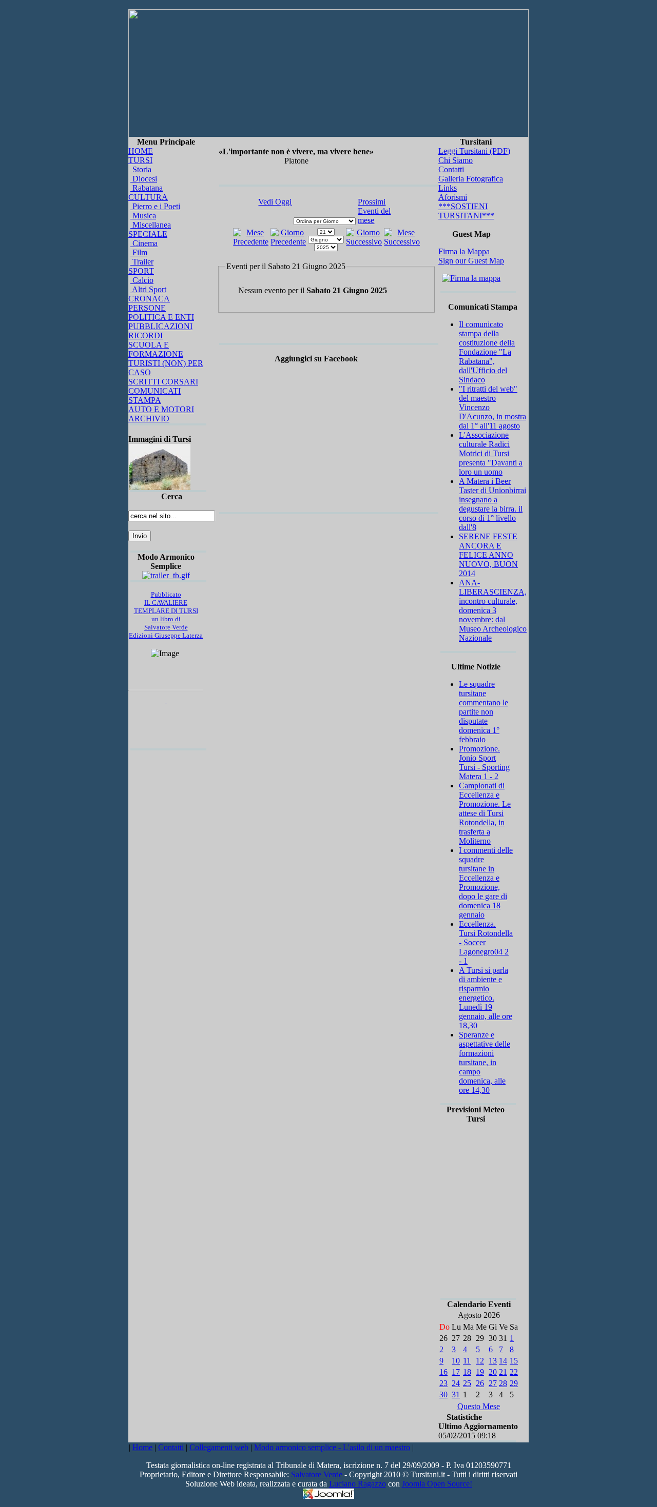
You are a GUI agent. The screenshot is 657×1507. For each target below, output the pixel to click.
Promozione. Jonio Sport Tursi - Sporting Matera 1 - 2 (484, 762)
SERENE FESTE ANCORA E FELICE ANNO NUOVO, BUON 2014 (488, 555)
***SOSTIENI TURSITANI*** (466, 211)
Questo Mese (478, 1406)
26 (480, 1383)
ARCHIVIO (148, 418)
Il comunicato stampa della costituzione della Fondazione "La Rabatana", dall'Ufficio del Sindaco (487, 352)
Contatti (451, 169)
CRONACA (149, 298)
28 (503, 1383)
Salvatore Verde (316, 1474)
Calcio (141, 280)
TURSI (140, 160)
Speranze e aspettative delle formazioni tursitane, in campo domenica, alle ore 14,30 (484, 1062)
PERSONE (147, 307)
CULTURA (148, 197)
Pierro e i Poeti (155, 206)
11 (467, 1360)
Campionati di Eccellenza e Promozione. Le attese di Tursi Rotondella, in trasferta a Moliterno (485, 813)
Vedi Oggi (275, 201)
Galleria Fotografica (470, 178)
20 (493, 1372)
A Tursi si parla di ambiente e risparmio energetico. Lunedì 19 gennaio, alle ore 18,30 (485, 998)
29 (514, 1383)
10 (456, 1360)
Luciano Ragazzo (357, 1483)
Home (142, 1447)
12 (480, 1360)
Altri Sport (148, 289)
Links (447, 188)
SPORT (141, 271)
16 (443, 1372)
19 (480, 1372)
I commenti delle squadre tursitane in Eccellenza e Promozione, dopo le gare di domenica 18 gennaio (486, 882)
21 (503, 1372)
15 (514, 1360)
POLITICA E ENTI (161, 317)
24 (456, 1383)
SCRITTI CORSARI (163, 381)
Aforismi (452, 197)
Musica (143, 215)
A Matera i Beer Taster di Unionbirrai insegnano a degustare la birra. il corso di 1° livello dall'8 (492, 504)
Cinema (144, 243)
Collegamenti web (218, 1447)
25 (467, 1383)
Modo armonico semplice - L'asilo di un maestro (332, 1447)
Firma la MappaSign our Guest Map (471, 256)
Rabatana (146, 188)
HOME (140, 151)
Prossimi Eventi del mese (374, 211)
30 (443, 1394)
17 (456, 1372)
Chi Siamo (455, 160)
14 (503, 1360)
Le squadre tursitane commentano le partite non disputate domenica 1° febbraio (483, 712)
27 (493, 1383)
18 (467, 1372)
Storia (140, 169)
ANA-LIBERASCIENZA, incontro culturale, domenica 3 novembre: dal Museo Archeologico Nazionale (493, 610)
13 (493, 1360)
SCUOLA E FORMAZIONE (155, 349)
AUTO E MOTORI (161, 409)
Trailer (141, 261)
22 (514, 1372)
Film (138, 252)
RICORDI (145, 335)
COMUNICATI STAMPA (154, 395)
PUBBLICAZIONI (160, 326)
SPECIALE (147, 234)
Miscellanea (150, 224)
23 (443, 1383)
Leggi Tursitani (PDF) (474, 151)
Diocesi (143, 178)
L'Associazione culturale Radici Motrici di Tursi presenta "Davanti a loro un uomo (491, 453)
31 (456, 1394)
